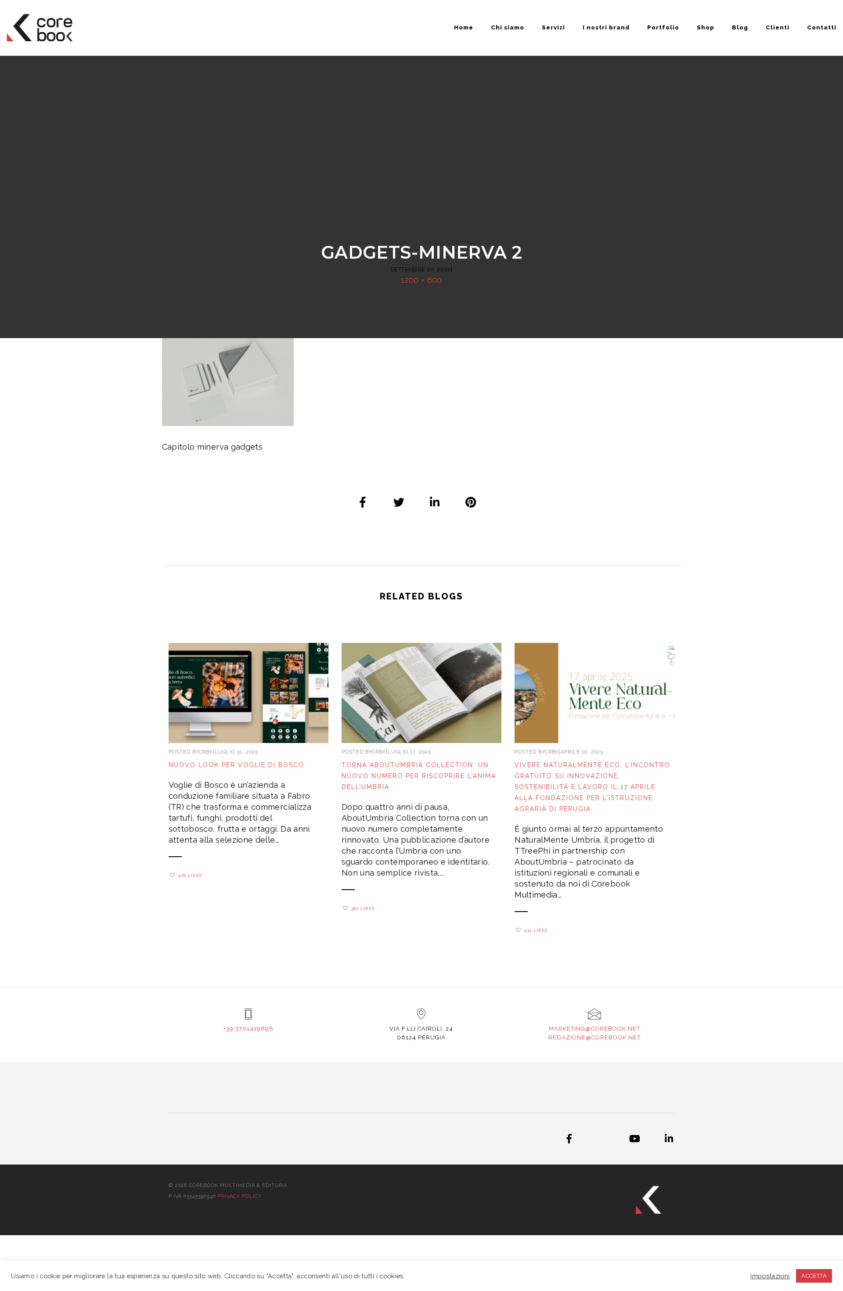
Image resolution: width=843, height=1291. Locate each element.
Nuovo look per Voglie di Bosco (236, 764)
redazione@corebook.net (594, 1037)
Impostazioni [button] (769, 1276)
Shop (705, 27)
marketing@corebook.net (594, 1028)
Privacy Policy (240, 1196)
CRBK (206, 752)
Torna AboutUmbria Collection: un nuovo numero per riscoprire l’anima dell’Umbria (419, 775)
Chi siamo (507, 27)
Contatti (821, 27)
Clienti (777, 27)
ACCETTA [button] (814, 1276)
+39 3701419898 (248, 1028)
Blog (740, 27)
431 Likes (536, 930)
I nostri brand (606, 27)
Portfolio (663, 27)
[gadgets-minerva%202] (363, 502)
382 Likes (363, 908)
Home (463, 27)
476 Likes (190, 875)
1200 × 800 (421, 280)
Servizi (553, 27)
